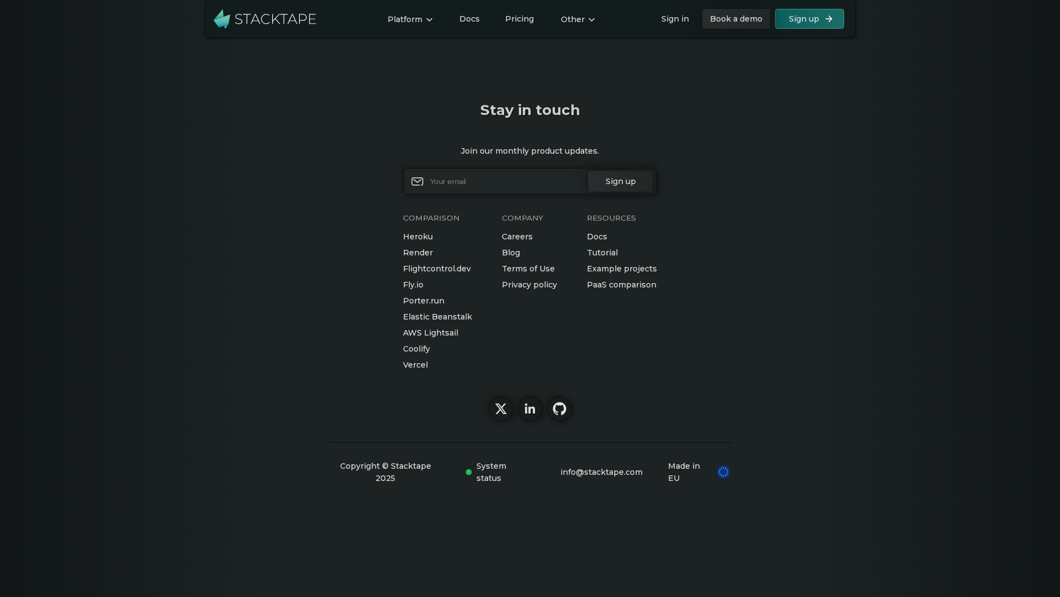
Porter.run (423, 301)
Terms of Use (528, 269)
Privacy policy (529, 285)
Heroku (418, 237)
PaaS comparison (621, 285)
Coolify (416, 349)
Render (418, 253)
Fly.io (413, 285)
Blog (511, 253)
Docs (469, 19)
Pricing (519, 19)
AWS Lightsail (430, 333)
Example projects (622, 269)
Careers (517, 237)
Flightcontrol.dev (437, 269)
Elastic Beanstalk (437, 317)
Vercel (415, 365)
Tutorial (602, 253)
